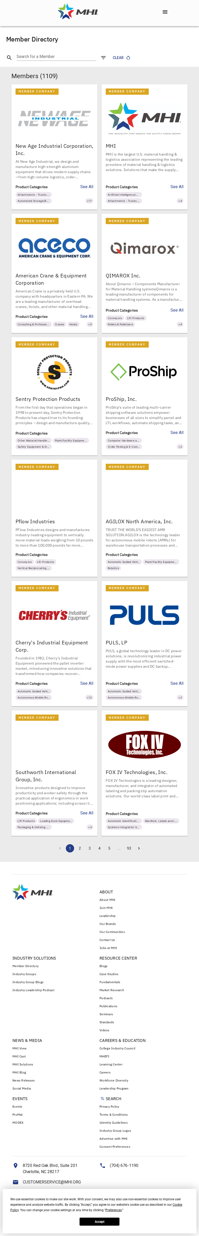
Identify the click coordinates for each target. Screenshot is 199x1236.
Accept (99, 1222)
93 (129, 848)
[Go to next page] (139, 848)
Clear (118, 58)
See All (86, 186)
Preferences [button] (113, 1210)
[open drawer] (165, 12)
